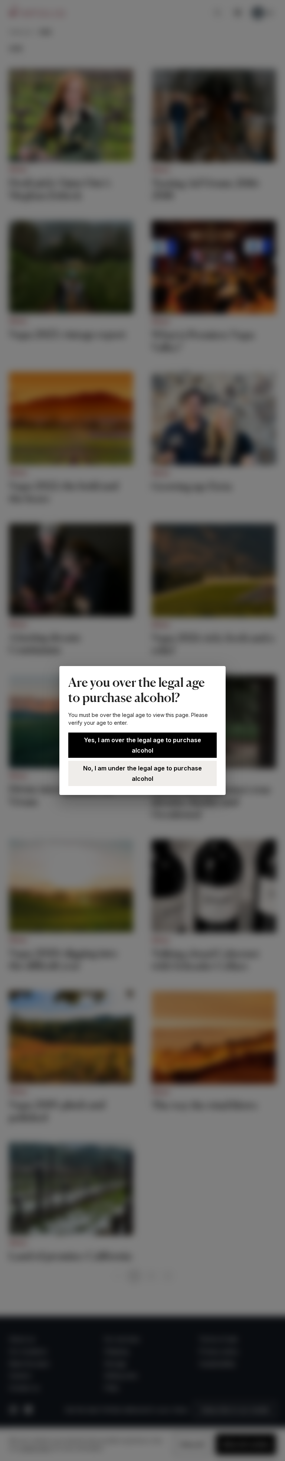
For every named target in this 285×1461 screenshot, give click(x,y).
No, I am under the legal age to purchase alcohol (142, 773)
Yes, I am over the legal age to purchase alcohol (142, 745)
